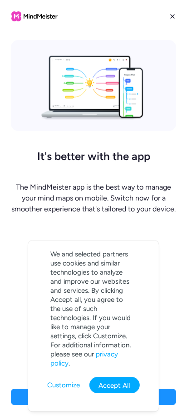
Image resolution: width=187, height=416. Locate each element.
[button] (93, 208)
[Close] (172, 16)
